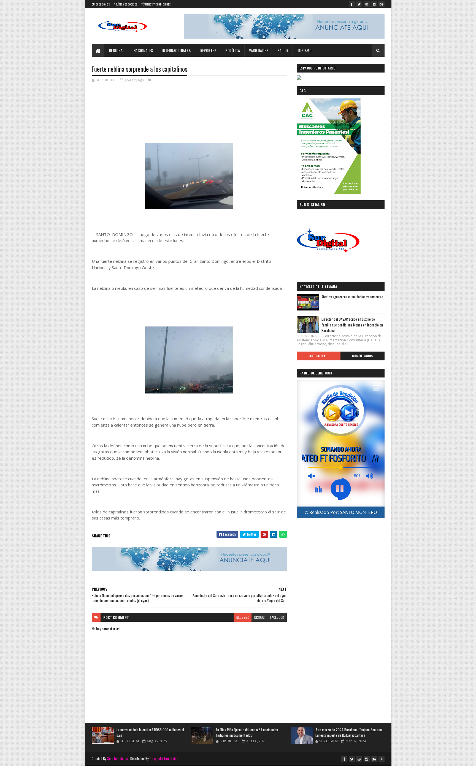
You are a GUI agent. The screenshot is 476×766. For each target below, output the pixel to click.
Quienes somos (101, 4)
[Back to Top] (381, 759)
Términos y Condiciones (156, 4)
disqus (259, 617)
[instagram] (374, 4)
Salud (282, 50)
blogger (242, 617)
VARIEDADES (258, 50)
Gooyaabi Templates (164, 758)
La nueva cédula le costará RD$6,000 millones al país (150, 732)
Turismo (304, 50)
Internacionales (176, 50)
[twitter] (359, 4)
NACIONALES (143, 50)
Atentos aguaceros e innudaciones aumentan (352, 296)
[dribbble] (367, 4)
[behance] (381, 4)
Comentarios (362, 356)
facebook (277, 617)
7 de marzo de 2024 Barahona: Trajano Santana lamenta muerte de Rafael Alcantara (348, 732)
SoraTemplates (117, 758)
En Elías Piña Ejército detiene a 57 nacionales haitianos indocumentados (247, 732)
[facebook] (352, 4)
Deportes (208, 50)
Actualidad (318, 356)
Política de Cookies (125, 4)
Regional (117, 50)
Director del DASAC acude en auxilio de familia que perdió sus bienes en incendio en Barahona (352, 324)
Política (232, 50)
